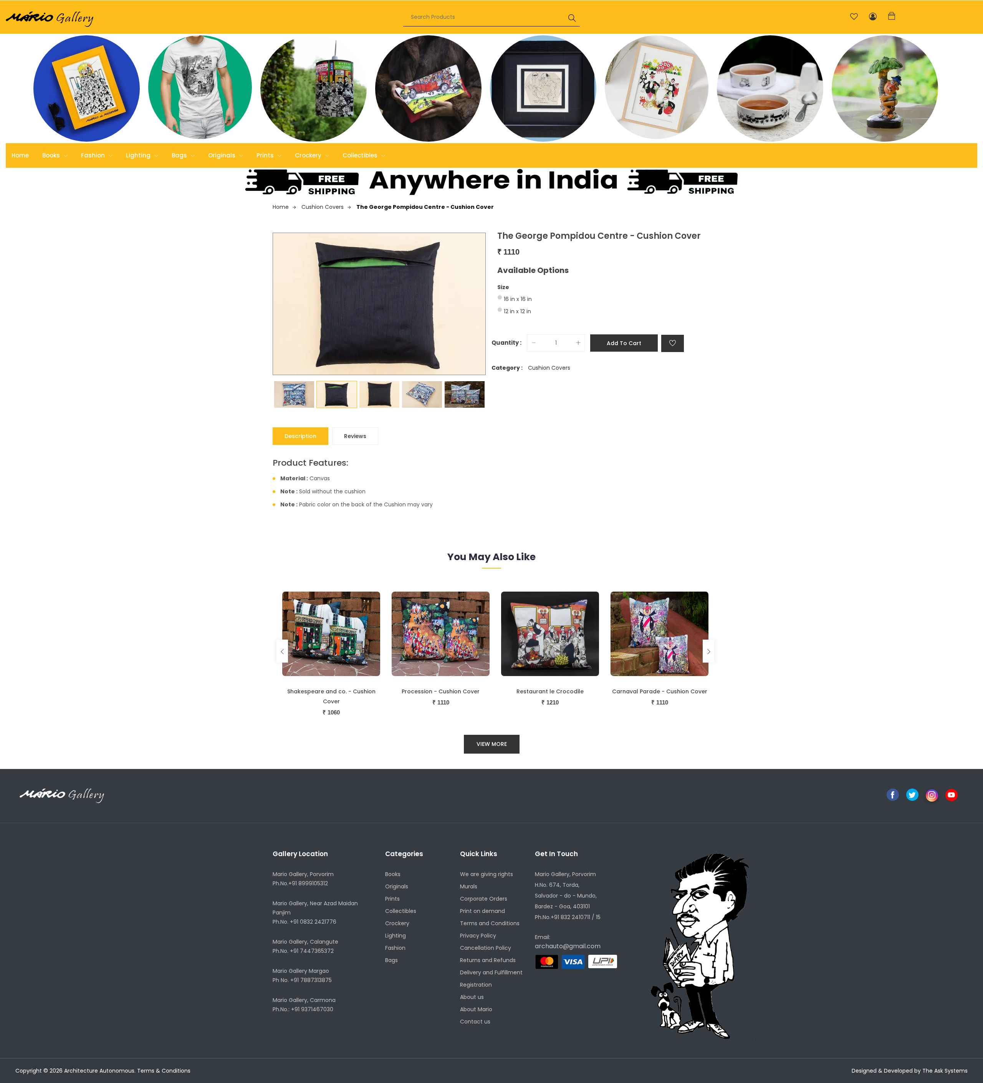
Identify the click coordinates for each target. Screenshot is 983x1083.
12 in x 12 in (517, 311)
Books (51, 155)
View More (492, 744)
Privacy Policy (478, 935)
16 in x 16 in (518, 299)
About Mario (476, 1009)
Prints (266, 155)
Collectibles (361, 155)
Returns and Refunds (488, 960)
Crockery (309, 155)
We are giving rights (486, 874)
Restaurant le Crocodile (550, 691)
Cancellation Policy (485, 948)
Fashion (93, 155)
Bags (180, 155)
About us (472, 997)
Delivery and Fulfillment (491, 972)
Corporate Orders (483, 899)
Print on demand (482, 911)
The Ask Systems (945, 1071)
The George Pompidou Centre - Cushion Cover (425, 207)
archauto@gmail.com (568, 946)
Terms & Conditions (163, 1071)
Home (20, 155)
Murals (468, 886)
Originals (222, 155)
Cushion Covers (322, 207)
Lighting (139, 155)
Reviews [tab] (355, 436)
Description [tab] (300, 436)
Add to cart (624, 343)
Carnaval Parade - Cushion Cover (659, 691)
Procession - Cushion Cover (441, 691)
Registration (476, 985)
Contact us (475, 1021)
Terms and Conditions (490, 923)
